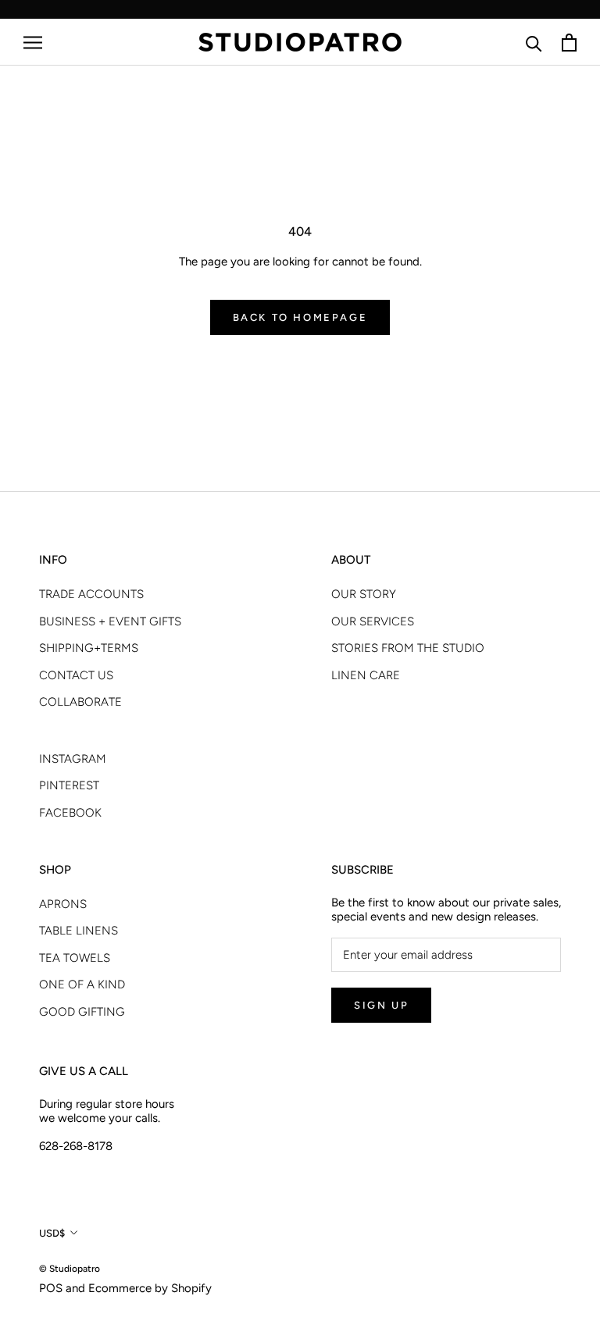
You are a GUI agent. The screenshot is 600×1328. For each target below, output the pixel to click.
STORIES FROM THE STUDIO (407, 648)
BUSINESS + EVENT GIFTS (110, 621)
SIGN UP (381, 1005)
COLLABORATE (80, 702)
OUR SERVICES (372, 621)
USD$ (52, 1233)
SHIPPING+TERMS (88, 648)
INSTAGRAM (72, 759)
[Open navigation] (32, 42)
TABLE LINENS (78, 931)
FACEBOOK (70, 813)
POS (50, 1288)
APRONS (63, 904)
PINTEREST (69, 785)
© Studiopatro (69, 1268)
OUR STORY (363, 594)
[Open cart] (569, 43)
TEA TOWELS (74, 958)
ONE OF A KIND (82, 984)
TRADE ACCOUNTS (91, 594)
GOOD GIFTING (82, 1012)
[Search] (534, 42)
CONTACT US (76, 675)
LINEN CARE (365, 675)
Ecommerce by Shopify (150, 1288)
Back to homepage (300, 317)
